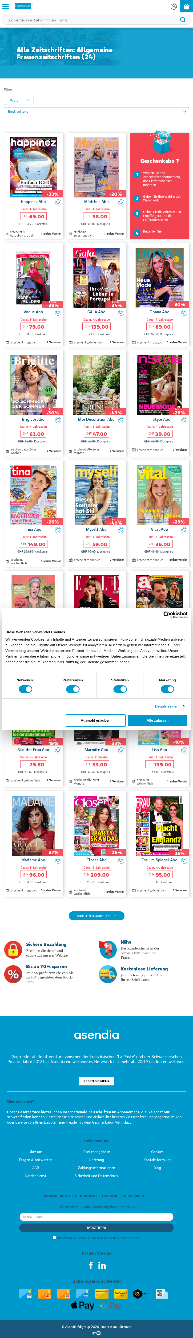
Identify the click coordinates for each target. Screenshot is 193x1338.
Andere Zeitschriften (93, 916)
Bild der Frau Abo (33, 749)
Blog (157, 1167)
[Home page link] (22, 6)
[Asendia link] (96, 1035)
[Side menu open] (5, 6)
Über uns (36, 1151)
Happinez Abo (33, 201)
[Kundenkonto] (173, 6)
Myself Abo (96, 529)
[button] (58, 202)
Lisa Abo (159, 749)
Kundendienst (35, 1175)
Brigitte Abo (33, 419)
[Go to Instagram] (102, 1265)
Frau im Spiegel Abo (159, 860)
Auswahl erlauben (95, 720)
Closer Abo (96, 860)
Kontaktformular (157, 1159)
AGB (35, 1167)
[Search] (183, 20)
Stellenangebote (96, 1151)
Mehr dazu (123, 1122)
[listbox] (96, 111)
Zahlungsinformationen (96, 1167)
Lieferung (96, 1159)
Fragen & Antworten (35, 1159)
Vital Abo (159, 529)
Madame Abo (33, 860)
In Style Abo (159, 419)
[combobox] (96, 20)
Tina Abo (33, 529)
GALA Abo (96, 312)
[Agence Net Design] (96, 1333)
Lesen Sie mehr (96, 1081)
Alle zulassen (158, 720)
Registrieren (96, 1228)
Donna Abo (159, 312)
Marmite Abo (96, 749)
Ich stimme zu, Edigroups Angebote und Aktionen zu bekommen (98, 1237)
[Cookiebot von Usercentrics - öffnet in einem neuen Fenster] (167, 614)
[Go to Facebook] (90, 1265)
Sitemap (125, 1327)
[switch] (73, 689)
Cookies (157, 1151)
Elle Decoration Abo (96, 419)
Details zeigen (166, 706)
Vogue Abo (33, 312)
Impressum (109, 1327)
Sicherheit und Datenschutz (97, 1175)
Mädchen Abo (96, 201)
